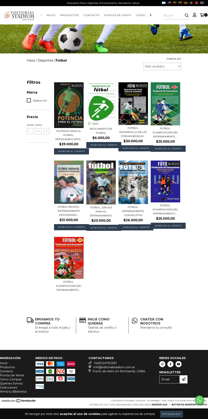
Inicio (51, 15)
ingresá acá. (160, 404)
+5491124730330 (105, 363)
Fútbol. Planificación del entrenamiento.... (165, 209)
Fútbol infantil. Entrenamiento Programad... (69, 210)
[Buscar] (186, 15)
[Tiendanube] (19, 402)
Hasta (38, 125)
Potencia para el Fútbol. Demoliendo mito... (68, 135)
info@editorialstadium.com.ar (114, 367)
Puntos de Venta (117, 15)
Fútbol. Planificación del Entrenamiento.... (165, 132)
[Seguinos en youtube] (179, 364)
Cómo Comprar (11, 379)
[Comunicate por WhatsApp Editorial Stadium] (199, 400)
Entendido (171, 414)
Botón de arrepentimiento (189, 404)
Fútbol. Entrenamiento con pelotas (133, 211)
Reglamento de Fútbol (101, 130)
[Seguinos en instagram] (162, 364)
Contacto (91, 15)
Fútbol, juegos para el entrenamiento (101, 211)
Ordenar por (174, 58)
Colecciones (8, 387)
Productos (69, 15)
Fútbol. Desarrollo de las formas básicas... (133, 132)
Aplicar (46, 131)
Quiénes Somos (11, 383)
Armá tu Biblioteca (13, 391)
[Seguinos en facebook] (170, 364)
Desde (30, 125)
